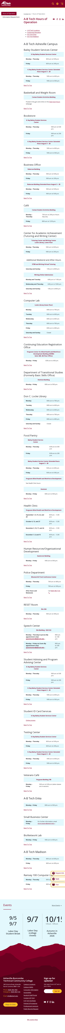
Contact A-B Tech (29, 998)
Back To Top (28, 85)
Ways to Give (10, 1004)
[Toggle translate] (57, 4)
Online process (30, 720)
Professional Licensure (31, 1006)
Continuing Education (34, 32)
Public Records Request (31, 1009)
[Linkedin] (53, 1002)
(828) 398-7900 (12, 990)
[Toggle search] (53, 4)
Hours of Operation (9, 13)
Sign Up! (57, 991)
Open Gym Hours (54, 102)
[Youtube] (45, 1002)
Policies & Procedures (30, 1003)
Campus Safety (28, 987)
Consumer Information (31, 990)
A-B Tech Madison (33, 37)
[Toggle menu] (62, 4)
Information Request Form (11, 17)
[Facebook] (48, 1002)
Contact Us (27, 14)
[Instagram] (50, 1002)
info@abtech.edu (12, 996)
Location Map (33, 1020)
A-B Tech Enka (31, 34)
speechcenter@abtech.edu (35, 639)
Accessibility (27, 993)
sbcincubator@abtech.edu (46, 823)
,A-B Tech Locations (33, 30)
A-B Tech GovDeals (30, 1001)
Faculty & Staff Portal (30, 995)
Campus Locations (29, 984)
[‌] (54, 19)
